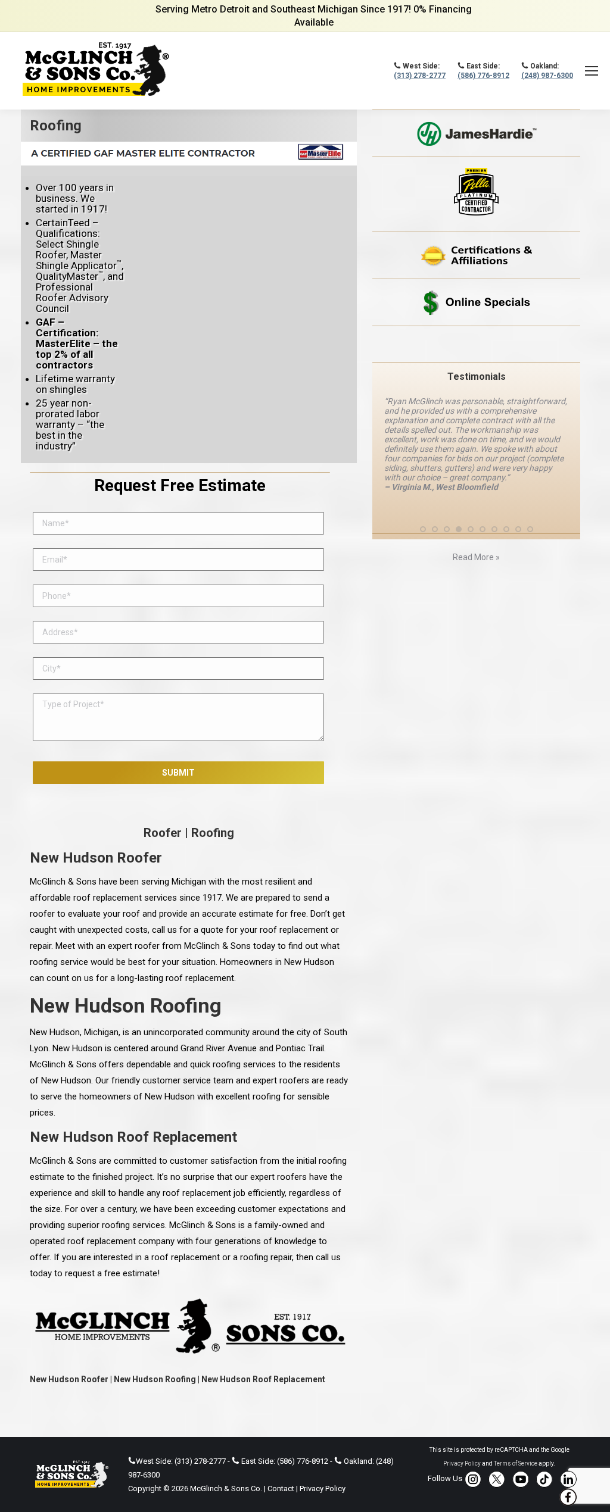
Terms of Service (515, 1463)
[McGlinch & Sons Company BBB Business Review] (476, 344)
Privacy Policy (323, 1488)
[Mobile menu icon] (591, 70)
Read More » (476, 557)
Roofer (163, 833)
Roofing (212, 833)
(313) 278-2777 (420, 75)
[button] (423, 529)
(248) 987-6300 (547, 75)
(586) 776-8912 (483, 75)
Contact (280, 1488)
